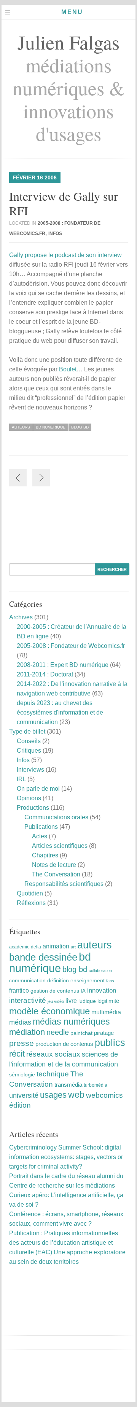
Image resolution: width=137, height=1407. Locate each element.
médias (20, 1022)
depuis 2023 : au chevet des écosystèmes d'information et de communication (60, 712)
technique (53, 1074)
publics (110, 1043)
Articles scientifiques (60, 846)
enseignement (87, 980)
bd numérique (50, 427)
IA (83, 991)
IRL (21, 779)
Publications (41, 826)
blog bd (80, 427)
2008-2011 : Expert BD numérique (62, 665)
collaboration (100, 970)
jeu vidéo (56, 1001)
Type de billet (27, 731)
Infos (55, 233)
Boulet (67, 369)
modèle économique (49, 1011)
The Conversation (56, 874)
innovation (101, 990)
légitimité (108, 1001)
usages (53, 1095)
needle (57, 1032)
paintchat (81, 1033)
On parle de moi (38, 788)
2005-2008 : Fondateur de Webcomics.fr (71, 646)
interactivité (27, 1000)
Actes (39, 836)
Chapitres (45, 855)
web (76, 1095)
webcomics (104, 1095)
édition (20, 1105)
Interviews (30, 769)
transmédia (68, 1084)
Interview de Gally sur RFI (63, 203)
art (73, 947)
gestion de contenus (54, 991)
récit (17, 1053)
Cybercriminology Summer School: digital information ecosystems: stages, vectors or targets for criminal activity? (66, 1157)
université (23, 1095)
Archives (21, 617)
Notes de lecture (54, 865)
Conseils (29, 741)
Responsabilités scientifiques (64, 884)
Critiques (29, 750)
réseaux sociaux (53, 1054)
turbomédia (95, 1085)
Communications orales (56, 817)
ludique (87, 1001)
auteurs (21, 427)
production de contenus (64, 1044)
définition (58, 980)
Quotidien (30, 893)
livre (71, 1000)
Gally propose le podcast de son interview (65, 255)
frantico (19, 990)
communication (27, 980)
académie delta (25, 947)
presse (21, 1043)
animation (56, 946)
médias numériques (71, 1021)
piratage (104, 1033)
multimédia (106, 1012)
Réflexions (31, 903)
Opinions (29, 798)
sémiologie (22, 1074)
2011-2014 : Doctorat (45, 674)
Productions (33, 807)
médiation (27, 1032)
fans (110, 981)
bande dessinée (43, 957)
